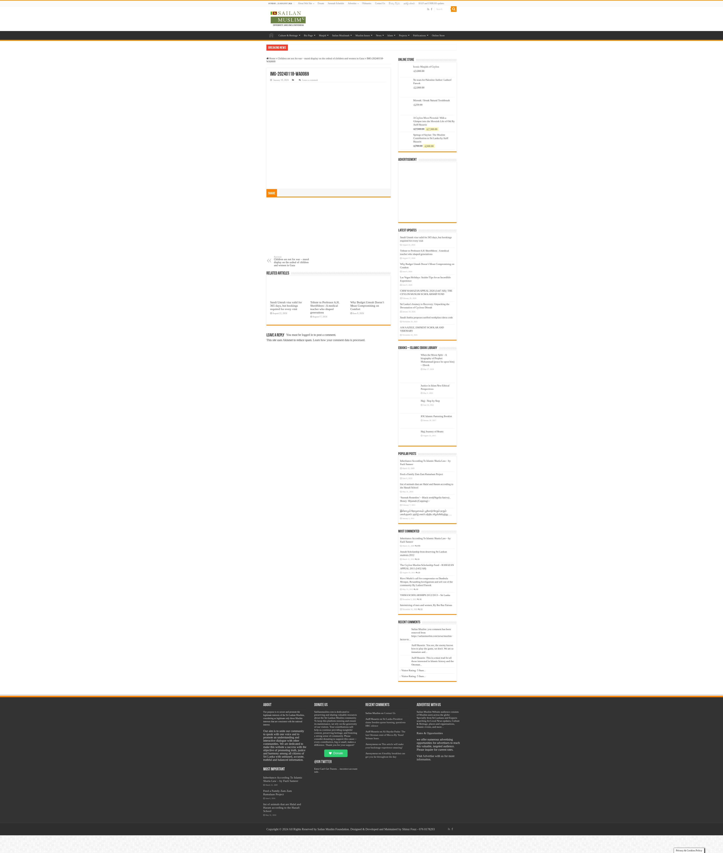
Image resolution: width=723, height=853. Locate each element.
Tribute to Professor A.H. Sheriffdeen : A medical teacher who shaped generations (324, 307)
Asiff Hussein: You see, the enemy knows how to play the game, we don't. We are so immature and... (432, 648)
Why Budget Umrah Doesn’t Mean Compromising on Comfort (367, 306)
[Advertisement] (328, 227)
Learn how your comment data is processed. (339, 340)
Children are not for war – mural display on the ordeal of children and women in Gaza (321, 58)
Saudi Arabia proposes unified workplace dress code (426, 317)
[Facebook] (431, 9)
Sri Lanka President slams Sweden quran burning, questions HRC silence (385, 722)
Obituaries (366, 3)
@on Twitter (323, 762)
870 (418, 546)
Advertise (352, 3)
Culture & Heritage (288, 35)
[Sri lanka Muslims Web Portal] (288, 18)
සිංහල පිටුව (394, 3)
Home (271, 35)
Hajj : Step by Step (430, 400)
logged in (307, 334)
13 (421, 609)
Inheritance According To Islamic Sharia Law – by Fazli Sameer (282, 779)
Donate (321, 3)
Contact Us (380, 3)
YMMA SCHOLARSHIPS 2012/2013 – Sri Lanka (425, 595)
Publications (419, 35)
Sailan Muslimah (340, 35)
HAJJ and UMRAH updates (431, 3)
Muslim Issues (362, 35)
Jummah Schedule (336, 3)
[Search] (454, 9)
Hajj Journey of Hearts (432, 431)
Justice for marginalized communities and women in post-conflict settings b (327, 47)
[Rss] (428, 9)
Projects (403, 35)
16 (420, 599)
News (378, 35)
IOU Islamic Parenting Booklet (436, 416)
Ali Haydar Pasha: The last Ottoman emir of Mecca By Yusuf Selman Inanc (385, 735)
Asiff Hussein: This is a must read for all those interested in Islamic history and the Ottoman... (432, 661)
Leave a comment (310, 80)
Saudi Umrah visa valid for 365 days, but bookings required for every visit (286, 306)
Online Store (438, 35)
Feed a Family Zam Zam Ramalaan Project (421, 474)
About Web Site (305, 3)
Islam (390, 35)
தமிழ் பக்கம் (409, 3)
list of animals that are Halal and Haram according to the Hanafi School (282, 808)
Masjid (322, 35)
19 (417, 589)
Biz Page (308, 35)
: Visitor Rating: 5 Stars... (413, 670)
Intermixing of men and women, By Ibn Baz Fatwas (426, 605)
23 (418, 559)
